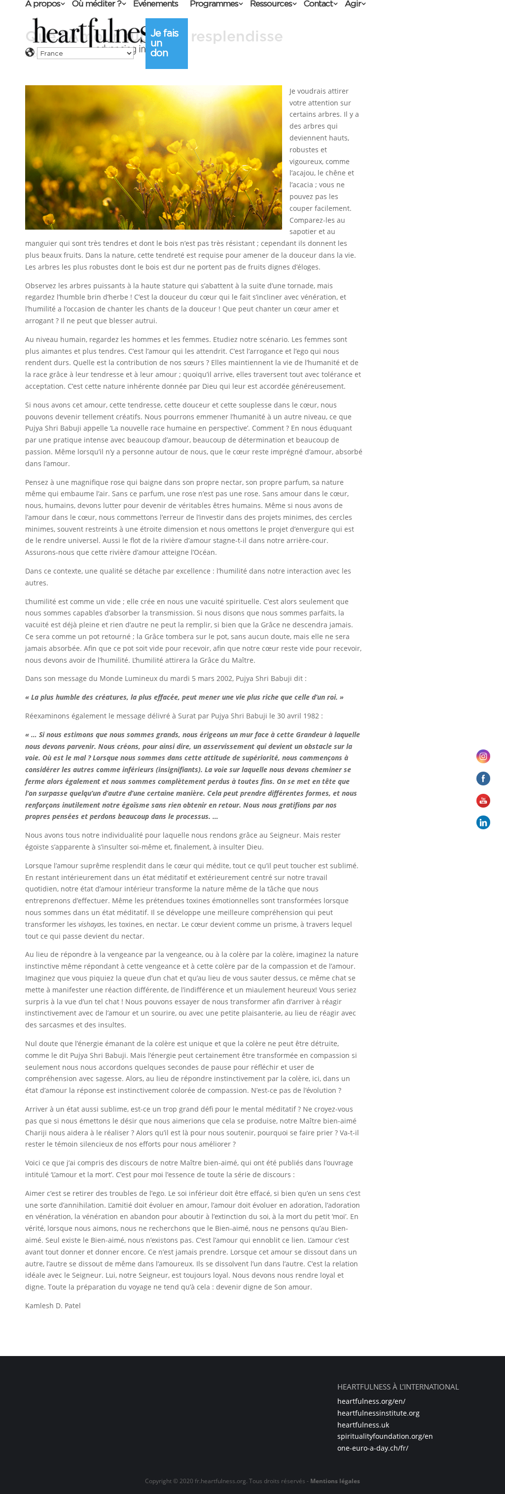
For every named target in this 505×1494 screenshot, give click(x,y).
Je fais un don (164, 43)
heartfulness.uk (363, 1424)
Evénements (155, 4)
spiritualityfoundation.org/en (385, 1436)
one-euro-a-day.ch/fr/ (372, 1448)
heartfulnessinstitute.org (378, 1413)
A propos (42, 4)
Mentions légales (335, 1481)
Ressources (271, 4)
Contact (318, 4)
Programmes (214, 4)
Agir (353, 4)
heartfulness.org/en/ (371, 1401)
